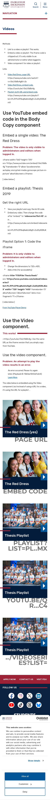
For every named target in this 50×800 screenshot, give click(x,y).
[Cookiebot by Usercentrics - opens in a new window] (36, 718)
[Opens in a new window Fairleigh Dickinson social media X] (30, 696)
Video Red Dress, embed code (20, 85)
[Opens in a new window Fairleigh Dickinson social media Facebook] (11, 696)
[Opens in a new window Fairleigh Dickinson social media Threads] (30, 705)
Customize (23, 784)
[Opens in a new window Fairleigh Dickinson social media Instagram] (20, 696)
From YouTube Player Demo (14, 308)
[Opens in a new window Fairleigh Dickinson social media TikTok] (20, 705)
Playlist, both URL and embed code (22, 92)
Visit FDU (42, 679)
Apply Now (9, 679)
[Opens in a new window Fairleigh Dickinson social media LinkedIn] (39, 696)
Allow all (25, 776)
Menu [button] (45, 7)
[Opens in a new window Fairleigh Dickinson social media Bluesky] (39, 705)
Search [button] (36, 7)
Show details (34, 761)
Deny (25, 792)
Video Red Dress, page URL (19, 75)
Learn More (12, 377)
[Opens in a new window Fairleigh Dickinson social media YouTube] (11, 705)
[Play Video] (44, 425)
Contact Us (26, 679)
